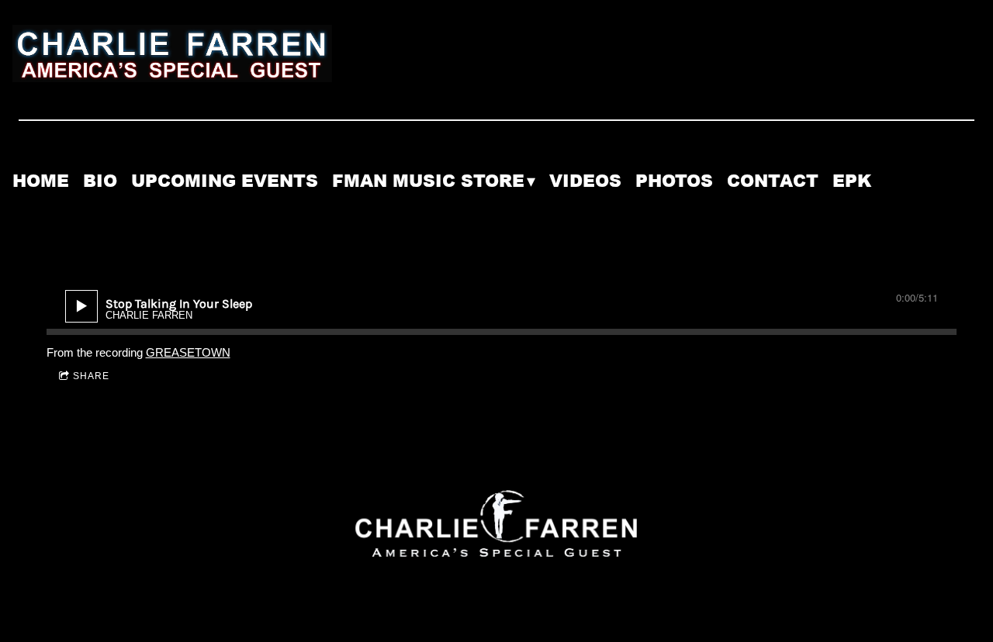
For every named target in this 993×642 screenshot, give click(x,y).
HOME (40, 181)
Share (91, 376)
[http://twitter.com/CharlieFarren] (920, 194)
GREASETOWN (188, 352)
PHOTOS (674, 181)
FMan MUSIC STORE (428, 181)
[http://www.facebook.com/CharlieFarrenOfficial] (920, 166)
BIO (100, 181)
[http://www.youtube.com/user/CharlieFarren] (960, 194)
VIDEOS (585, 181)
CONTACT (772, 181)
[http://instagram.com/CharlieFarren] (960, 166)
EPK (851, 181)
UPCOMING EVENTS (224, 181)
